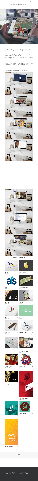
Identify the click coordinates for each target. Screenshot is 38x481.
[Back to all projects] (19, 455)
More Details (12, 264)
